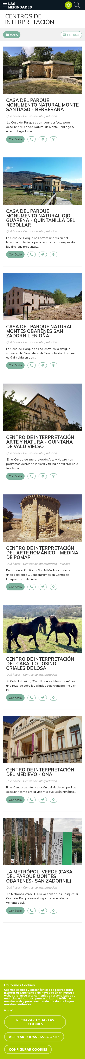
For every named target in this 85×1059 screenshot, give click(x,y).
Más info (9, 1010)
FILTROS (72, 34)
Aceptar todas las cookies (34, 1037)
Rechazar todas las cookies (35, 1022)
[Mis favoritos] (68, 5)
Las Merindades (20, 5)
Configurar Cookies (28, 1049)
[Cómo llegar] (43, 139)
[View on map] (53, 139)
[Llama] (31, 139)
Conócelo (15, 139)
